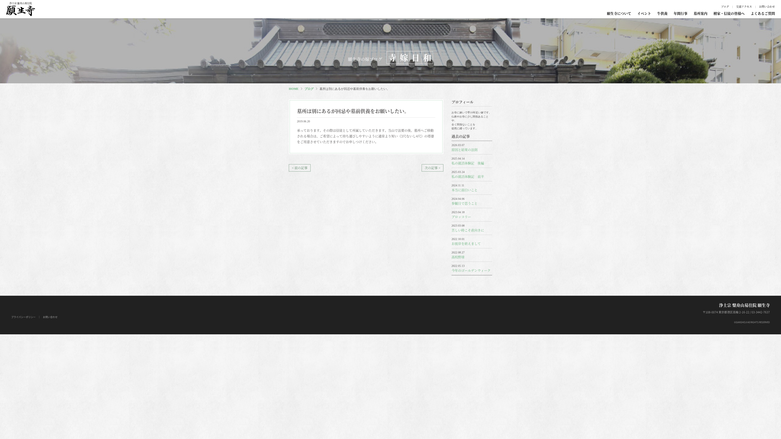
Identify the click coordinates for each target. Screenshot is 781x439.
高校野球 (458, 257)
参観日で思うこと (465, 203)
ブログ (725, 6)
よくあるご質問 (763, 13)
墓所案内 (700, 13)
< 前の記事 (300, 167)
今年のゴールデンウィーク (471, 270)
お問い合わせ (767, 6)
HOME (294, 88)
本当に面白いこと (465, 190)
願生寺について (619, 13)
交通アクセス (744, 6)
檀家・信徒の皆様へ (729, 13)
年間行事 (680, 13)
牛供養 (662, 13)
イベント (644, 13)
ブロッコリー (461, 216)
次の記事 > (432, 167)
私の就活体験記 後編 (468, 163)
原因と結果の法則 (465, 149)
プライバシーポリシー (23, 317)
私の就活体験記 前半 (468, 176)
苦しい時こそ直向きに (468, 230)
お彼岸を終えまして (466, 243)
